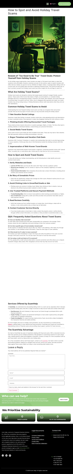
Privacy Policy (35, 437)
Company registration (38, 435)
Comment (10, 353)
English (54, 3)
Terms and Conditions (38, 439)
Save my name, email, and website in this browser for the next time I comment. (30, 387)
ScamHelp (45, 340)
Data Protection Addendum (39, 443)
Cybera (10, 324)
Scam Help (33, 470)
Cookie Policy (35, 441)
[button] (47, 4)
